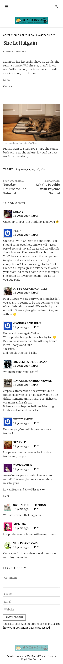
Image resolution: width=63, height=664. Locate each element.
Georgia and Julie (27, 323)
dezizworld (22, 465)
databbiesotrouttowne (32, 380)
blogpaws (20, 169)
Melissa (19, 524)
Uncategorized (45, 35)
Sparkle (19, 442)
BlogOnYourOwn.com (31, 659)
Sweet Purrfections (29, 505)
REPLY (35, 215)
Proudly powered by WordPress (22, 656)
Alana (9, 52)
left (37, 169)
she (43, 169)
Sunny (18, 211)
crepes (30, 169)
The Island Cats (25, 543)
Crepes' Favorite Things (18, 35)
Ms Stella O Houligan (30, 361)
